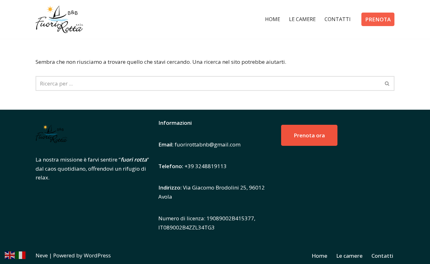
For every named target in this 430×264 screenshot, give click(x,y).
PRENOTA (378, 19)
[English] (10, 254)
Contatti (338, 19)
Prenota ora (309, 135)
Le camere (302, 19)
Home (272, 19)
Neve (42, 255)
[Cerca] (387, 83)
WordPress (97, 255)
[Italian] (20, 254)
